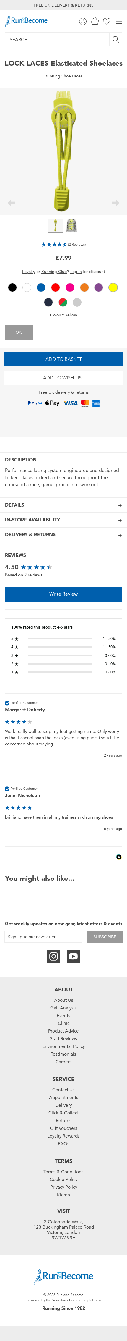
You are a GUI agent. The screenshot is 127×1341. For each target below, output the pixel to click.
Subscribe (104, 937)
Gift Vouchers (63, 1128)
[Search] (116, 39)
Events (63, 1015)
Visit (63, 1211)
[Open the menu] (119, 21)
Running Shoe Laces (63, 76)
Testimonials (63, 1054)
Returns (63, 1120)
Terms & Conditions (63, 1171)
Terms (63, 1161)
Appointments (63, 1097)
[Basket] (95, 21)
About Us (63, 1000)
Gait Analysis (63, 1008)
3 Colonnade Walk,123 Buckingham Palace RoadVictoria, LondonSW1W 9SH (63, 1229)
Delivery (63, 1105)
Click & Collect (63, 1113)
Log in (76, 271)
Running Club (54, 271)
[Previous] (11, 203)
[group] (63, 567)
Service (63, 1079)
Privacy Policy (63, 1187)
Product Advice (63, 1031)
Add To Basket (63, 359)
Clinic (63, 1023)
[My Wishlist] (106, 21)
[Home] (26, 21)
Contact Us (63, 1090)
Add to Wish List (63, 378)
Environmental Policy (63, 1046)
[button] (63, 244)
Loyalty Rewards (63, 1136)
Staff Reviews (63, 1038)
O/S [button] (19, 332)
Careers (63, 1061)
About (63, 989)
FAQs (63, 1143)
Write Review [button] (63, 594)
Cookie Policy (63, 1179)
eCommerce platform (84, 1300)
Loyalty (28, 271)
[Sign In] (83, 21)
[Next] (116, 203)
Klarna (63, 1195)
